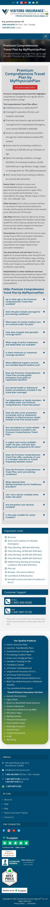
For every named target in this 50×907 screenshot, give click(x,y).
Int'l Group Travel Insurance (19, 675)
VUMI (9, 736)
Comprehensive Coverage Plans (20, 651)
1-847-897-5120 (21, 612)
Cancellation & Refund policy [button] (20, 575)
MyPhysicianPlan (14, 716)
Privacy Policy (19, 903)
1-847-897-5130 (11, 781)
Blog (6, 808)
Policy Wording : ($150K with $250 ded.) (25, 554)
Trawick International (16, 733)
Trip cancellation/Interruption (20, 688)
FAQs (6, 804)
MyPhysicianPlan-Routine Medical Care (23, 678)
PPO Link (11, 568)
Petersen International (16, 719)
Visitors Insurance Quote (16, 813)
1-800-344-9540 (21, 602)
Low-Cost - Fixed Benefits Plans (20, 648)
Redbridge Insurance (16, 726)
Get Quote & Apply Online (25, 87)
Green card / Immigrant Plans (20, 658)
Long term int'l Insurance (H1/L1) (21, 671)
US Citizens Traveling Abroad (19, 668)
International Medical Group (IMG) (22, 709)
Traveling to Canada (15, 664)
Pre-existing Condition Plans (19, 654)
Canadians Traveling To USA (19, 661)
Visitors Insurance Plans (17, 644)
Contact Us (9, 817)
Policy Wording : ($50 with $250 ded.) (24, 547)
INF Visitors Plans (14, 713)
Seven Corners (13, 729)
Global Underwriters (16, 706)
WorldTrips (11, 739)
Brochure (12, 537)
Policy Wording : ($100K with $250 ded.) (25, 551)
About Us (8, 799)
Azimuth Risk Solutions (17, 696)
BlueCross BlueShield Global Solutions (23, 703)
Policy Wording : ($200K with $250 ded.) (25, 558)
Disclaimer (32, 903)
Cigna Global (12, 699)
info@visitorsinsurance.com (17, 770)
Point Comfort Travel (16, 723)
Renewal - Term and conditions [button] (21, 572)
